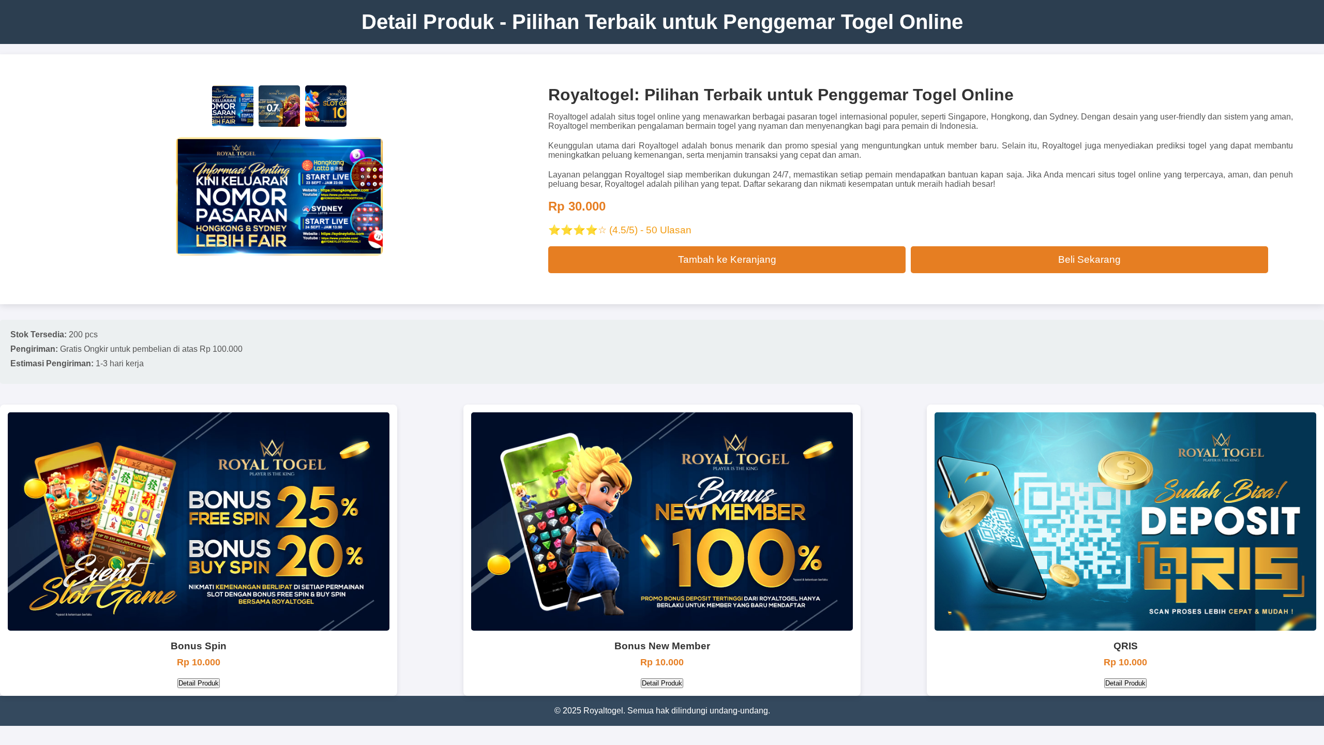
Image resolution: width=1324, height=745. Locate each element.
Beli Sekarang (1089, 259)
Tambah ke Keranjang (727, 259)
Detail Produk (198, 683)
